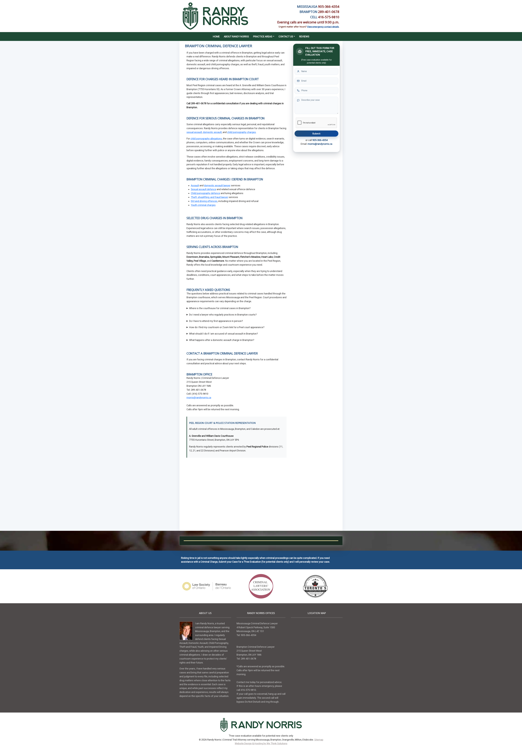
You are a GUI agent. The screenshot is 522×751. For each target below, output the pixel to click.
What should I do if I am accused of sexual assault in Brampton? (223, 333)
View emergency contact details (323, 26)
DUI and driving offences (204, 201)
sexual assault (194, 132)
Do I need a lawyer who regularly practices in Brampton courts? (223, 314)
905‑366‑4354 (328, 6)
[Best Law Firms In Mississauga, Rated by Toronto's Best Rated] (315, 586)
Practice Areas (262, 36)
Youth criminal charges (203, 205)
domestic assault (212, 132)
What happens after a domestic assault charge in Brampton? (221, 340)
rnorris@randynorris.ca (199, 397)
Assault (195, 185)
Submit (316, 133)
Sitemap (318, 739)
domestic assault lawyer (217, 185)
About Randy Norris (236, 36)
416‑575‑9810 (328, 17)
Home (216, 36)
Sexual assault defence (203, 189)
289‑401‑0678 (328, 11)
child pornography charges (241, 132)
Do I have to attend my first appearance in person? (216, 321)
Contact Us (286, 36)
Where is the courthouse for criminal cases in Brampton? (220, 308)
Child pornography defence (205, 193)
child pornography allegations (206, 138)
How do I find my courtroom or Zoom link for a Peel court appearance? (226, 327)
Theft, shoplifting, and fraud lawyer (209, 197)
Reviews (304, 36)
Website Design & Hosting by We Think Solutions (261, 743)
